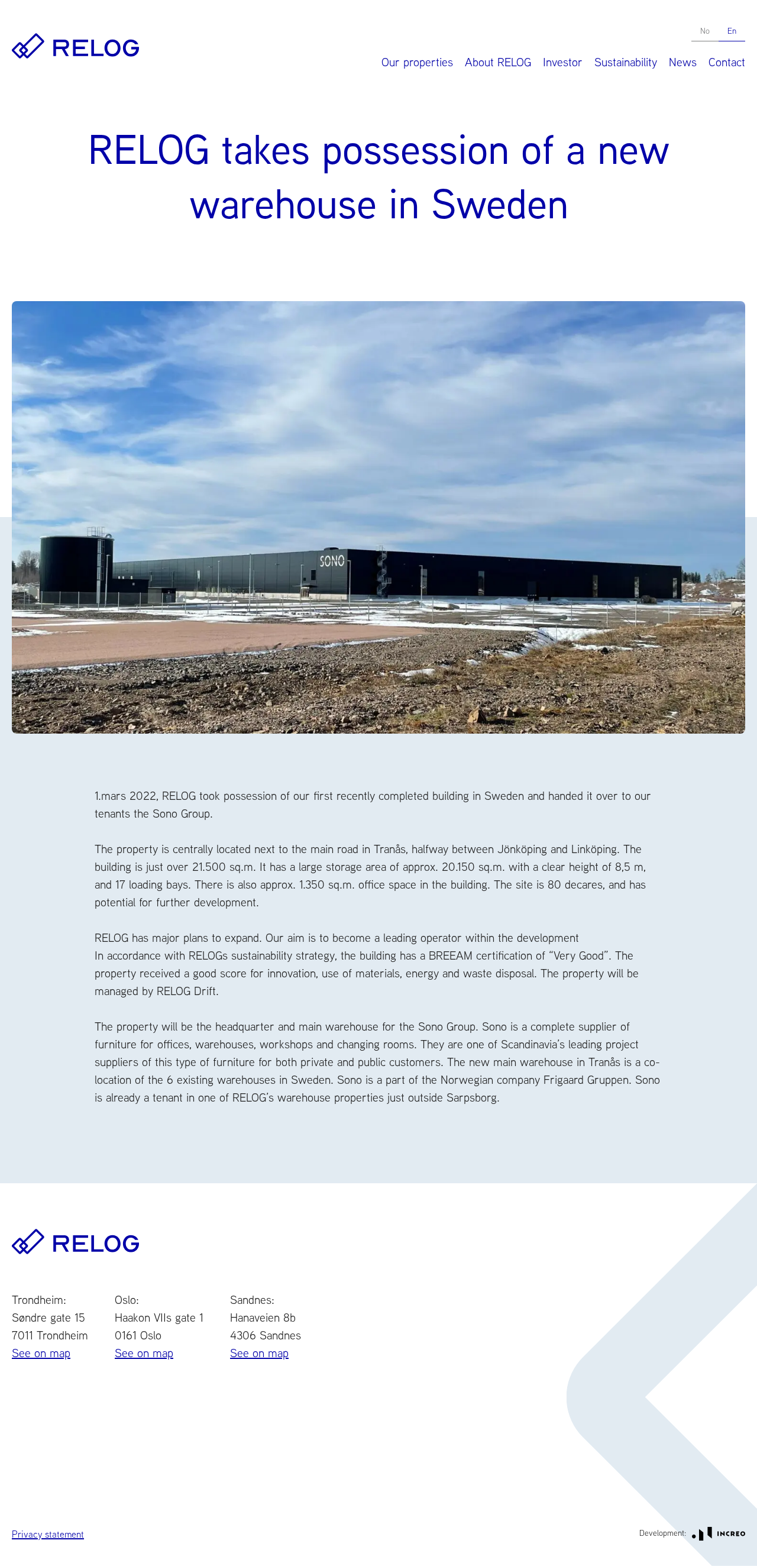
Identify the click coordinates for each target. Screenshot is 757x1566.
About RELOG (498, 61)
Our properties (417, 61)
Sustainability (625, 61)
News (683, 61)
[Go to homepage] (75, 46)
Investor (563, 61)
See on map (41, 1352)
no (705, 30)
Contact (727, 61)
